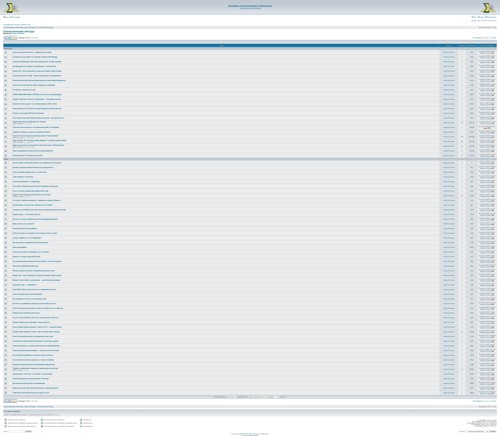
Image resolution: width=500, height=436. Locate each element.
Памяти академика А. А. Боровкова (26, 181)
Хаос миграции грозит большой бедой (27, 294)
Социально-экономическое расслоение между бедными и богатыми (39, 210)
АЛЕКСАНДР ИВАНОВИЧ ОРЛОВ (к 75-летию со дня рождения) (37, 94)
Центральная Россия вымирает (25, 228)
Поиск (482, 17)
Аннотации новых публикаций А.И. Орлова (29, 122)
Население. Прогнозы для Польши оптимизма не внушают (35, 186)
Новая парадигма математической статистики (31, 379)
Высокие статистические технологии (250, 6)
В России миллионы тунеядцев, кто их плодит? (31, 252)
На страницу (477, 37)
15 (27, 142)
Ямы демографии (20, 247)
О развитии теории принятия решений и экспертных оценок (35, 341)
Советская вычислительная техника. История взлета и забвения (38, 308)
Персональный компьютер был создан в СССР (31, 393)
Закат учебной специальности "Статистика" (30, 172)
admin (485, 128)
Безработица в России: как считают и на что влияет (33, 205)
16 (30, 142)
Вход (7, 17)
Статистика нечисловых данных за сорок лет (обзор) (33, 360)
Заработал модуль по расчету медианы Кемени (31, 132)
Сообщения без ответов (11, 24)
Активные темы (25, 24)
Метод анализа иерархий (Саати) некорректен (30, 242)
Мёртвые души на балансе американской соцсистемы (34, 271)
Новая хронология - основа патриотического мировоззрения (36, 346)
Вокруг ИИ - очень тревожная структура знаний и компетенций (37, 71)
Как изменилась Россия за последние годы (29, 299)
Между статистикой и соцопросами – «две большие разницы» (37, 280)
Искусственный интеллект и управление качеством (33, 336)
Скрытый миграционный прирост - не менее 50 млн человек (36, 350)
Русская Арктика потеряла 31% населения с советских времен (37, 261)
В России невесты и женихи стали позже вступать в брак (35, 233)
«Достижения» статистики (23, 177)
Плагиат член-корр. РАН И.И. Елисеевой (28, 113)
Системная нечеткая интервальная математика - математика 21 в (38, 118)
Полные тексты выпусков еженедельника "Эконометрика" (35, 136)
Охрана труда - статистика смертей (26, 214)
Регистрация (15, 17)
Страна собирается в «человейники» (27, 238)
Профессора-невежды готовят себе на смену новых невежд (36, 332)
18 (32, 147)
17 (32, 142)
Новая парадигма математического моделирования (33, 151)
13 (30, 137)
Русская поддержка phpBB (250, 435)
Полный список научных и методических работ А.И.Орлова (36, 127)
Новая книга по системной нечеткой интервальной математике (37, 108)
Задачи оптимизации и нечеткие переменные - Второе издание (37, 62)
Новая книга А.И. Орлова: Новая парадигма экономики (34, 85)
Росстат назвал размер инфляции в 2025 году (30, 191)
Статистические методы (46, 27)
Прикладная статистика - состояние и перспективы (32, 374)
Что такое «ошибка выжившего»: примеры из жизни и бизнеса (37, 200)
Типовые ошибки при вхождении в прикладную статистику (35, 368)
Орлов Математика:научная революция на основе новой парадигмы (39, 80)
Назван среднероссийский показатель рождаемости (33, 167)
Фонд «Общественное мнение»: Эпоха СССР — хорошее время (37, 327)
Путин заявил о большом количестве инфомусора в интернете (37, 163)
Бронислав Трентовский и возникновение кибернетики (34, 364)
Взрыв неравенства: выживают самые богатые (31, 322)
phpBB (241, 434)
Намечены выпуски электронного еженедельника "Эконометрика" (39, 145)
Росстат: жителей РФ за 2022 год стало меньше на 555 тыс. (36, 318)
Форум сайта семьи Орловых (250, 8)
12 (27, 137)
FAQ (474, 17)
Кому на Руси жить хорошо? (23, 224)
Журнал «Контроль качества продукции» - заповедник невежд (37, 99)
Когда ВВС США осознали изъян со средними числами (34, 289)
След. (494, 37)
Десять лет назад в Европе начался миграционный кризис (35, 219)
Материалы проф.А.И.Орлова (26, 27)
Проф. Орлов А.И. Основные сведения (28, 155)
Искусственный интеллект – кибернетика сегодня (32, 52)
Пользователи (491, 17)
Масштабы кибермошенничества (25, 266)
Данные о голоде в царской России (26, 257)
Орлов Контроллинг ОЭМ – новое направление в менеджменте (37, 76)
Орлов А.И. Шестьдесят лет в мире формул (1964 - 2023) (35, 104)
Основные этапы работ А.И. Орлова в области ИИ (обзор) (35, 57)
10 (491, 37)
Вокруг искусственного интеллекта (26, 313)
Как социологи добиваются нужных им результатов (33, 355)
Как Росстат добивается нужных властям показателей (34, 303)
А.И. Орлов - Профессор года (24, 90)
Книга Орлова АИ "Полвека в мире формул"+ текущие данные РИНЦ (39, 140)
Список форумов (9, 27)
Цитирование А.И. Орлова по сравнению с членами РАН (34, 66)
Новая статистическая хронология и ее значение (32, 195)
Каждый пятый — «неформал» (25, 285)
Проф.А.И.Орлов (18, 33)
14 (32, 137)
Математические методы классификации (29, 383)
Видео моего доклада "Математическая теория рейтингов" (36, 388)
